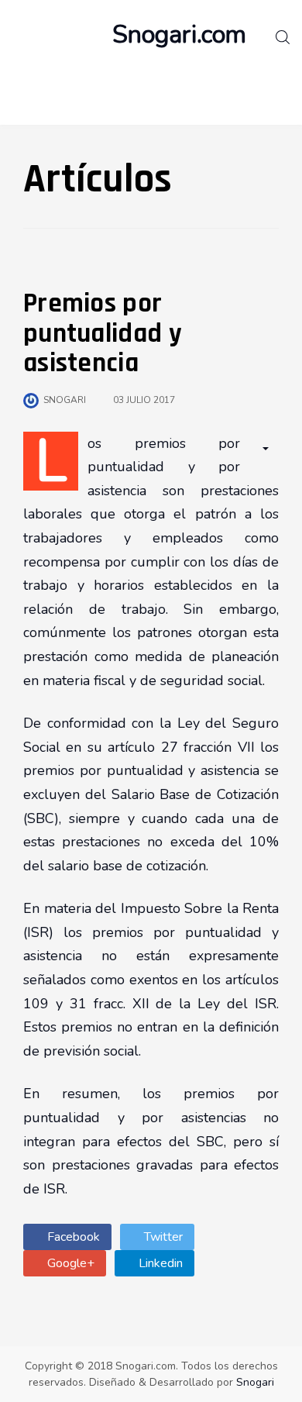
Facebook (72, 1236)
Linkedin (159, 1263)
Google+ (69, 1263)
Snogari (255, 1382)
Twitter (162, 1236)
